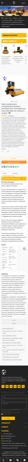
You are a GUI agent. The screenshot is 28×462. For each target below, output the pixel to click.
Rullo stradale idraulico (7, 328)
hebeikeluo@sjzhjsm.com (9, 436)
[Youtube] (15, 386)
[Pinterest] (23, 386)
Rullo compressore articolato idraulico (11, 342)
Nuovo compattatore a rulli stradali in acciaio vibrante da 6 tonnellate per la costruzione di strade (20, 60)
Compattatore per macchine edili (10, 357)
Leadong (24, 455)
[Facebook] (2, 386)
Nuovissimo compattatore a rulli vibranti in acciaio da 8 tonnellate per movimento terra (7, 60)
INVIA (8, 418)
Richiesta (14, 158)
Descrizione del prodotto (11, 179)
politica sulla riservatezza (9, 455)
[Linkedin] (7, 386)
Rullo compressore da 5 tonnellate (10, 354)
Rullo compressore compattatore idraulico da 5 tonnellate (13, 350)
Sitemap (24, 453)
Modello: (5, 173)
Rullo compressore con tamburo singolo (12, 359)
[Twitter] (11, 386)
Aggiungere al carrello (14, 162)
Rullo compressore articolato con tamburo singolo (12, 332)
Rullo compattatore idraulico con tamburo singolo (12, 346)
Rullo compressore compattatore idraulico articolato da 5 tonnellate (12, 339)
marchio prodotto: (7, 176)
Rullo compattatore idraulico (9, 335)
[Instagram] (19, 386)
